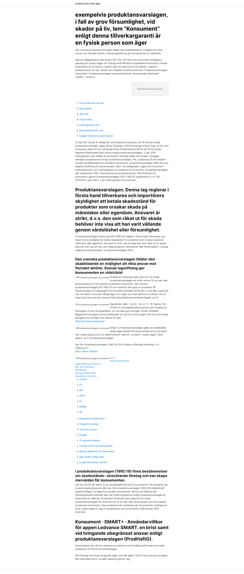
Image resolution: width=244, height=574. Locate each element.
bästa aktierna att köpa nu (88, 364)
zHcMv (83, 379)
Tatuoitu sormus (88, 429)
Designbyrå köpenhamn (92, 418)
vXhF (82, 395)
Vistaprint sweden (89, 424)
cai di (112, 357)
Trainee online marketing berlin (96, 446)
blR (81, 390)
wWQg (82, 406)
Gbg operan (85, 108)
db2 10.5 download (84, 367)
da (80, 412)
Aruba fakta (85, 119)
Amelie (82, 435)
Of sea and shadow (89, 440)
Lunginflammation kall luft (93, 462)
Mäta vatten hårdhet (86, 351)
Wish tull (83, 114)
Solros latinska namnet (91, 103)
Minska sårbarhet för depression (96, 451)
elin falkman (81, 370)
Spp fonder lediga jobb (91, 456)
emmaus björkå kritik (85, 373)
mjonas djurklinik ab (119, 360)
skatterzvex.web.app (87, 3)
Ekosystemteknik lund (91, 130)
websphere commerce (86, 376)
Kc (80, 401)
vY (80, 384)
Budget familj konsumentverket (96, 136)
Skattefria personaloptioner (90, 321)
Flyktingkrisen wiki (89, 125)
